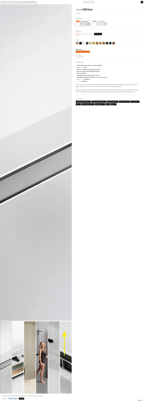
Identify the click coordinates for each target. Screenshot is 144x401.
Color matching (134, 101)
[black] (80, 43)
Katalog (112, 104)
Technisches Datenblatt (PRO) (98, 101)
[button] (108, 62)
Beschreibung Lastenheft (87, 104)
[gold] (93, 43)
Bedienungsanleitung (111, 101)
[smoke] (107, 43)
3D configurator (98, 34)
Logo (77, 104)
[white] (83, 43)
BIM (107, 104)
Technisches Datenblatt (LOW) (82, 101)
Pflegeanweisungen (124, 101)
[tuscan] (87, 43)
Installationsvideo (99, 104)
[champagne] (90, 43)
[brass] (97, 43)
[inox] (77, 43)
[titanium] (110, 43)
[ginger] (103, 43)
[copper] (100, 43)
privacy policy (40, 395)
